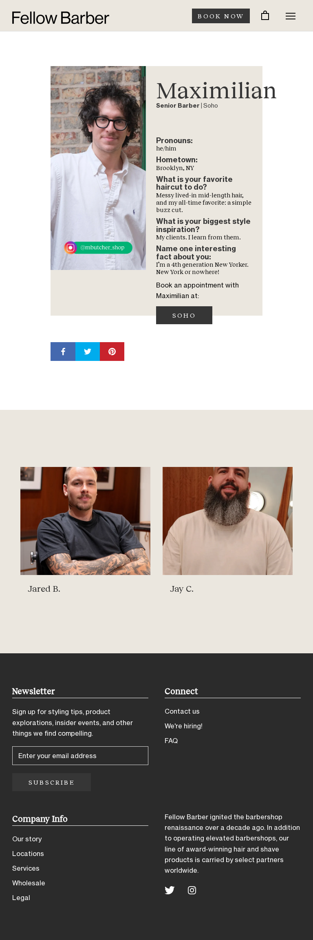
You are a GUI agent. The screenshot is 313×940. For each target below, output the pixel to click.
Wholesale (28, 883)
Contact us (182, 711)
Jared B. (44, 588)
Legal (21, 898)
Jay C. (182, 588)
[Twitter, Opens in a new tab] (170, 889)
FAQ (171, 741)
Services (26, 868)
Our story (27, 839)
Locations (28, 853)
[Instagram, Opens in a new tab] (192, 889)
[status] (265, 15)
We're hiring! (184, 726)
